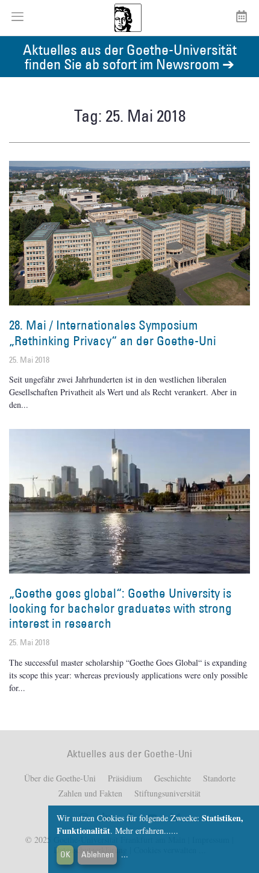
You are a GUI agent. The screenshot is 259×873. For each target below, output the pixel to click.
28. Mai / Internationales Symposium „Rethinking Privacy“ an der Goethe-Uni (112, 332)
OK (65, 854)
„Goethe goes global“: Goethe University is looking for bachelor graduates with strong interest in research (120, 608)
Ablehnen (97, 854)
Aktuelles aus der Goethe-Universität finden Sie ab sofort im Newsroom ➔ (130, 56)
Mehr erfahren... (143, 830)
